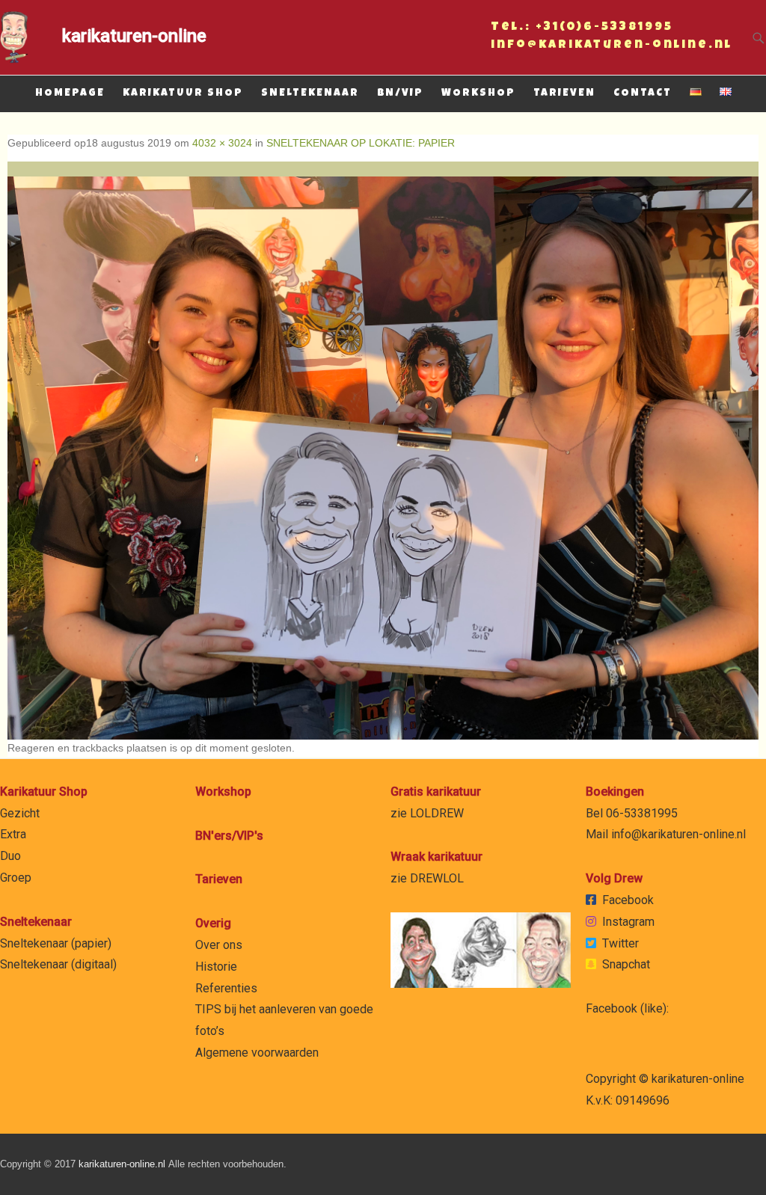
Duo (10, 856)
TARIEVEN (564, 93)
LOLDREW (437, 813)
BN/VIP (400, 93)
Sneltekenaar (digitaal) (58, 964)
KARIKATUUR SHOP (183, 93)
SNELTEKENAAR (310, 93)
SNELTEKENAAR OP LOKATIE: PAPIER (360, 143)
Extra (13, 834)
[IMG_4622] (383, 451)
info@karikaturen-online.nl (611, 47)
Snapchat (626, 964)
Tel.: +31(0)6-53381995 (582, 29)
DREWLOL (437, 878)
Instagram (628, 922)
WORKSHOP (478, 93)
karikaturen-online (134, 35)
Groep (15, 877)
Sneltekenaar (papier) (55, 943)
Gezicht (20, 813)
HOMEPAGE (70, 93)
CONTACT (642, 93)
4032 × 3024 (222, 143)
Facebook (628, 900)
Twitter (620, 943)
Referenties (226, 988)
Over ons (218, 945)
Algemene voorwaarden (257, 1052)
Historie (216, 966)
